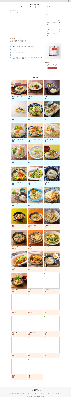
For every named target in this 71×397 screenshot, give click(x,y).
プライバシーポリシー (57, 393)
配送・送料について (23, 393)
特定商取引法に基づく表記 (14, 393)
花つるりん (53, 60)
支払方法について (36, 393)
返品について (30, 393)
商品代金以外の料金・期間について (46, 393)
